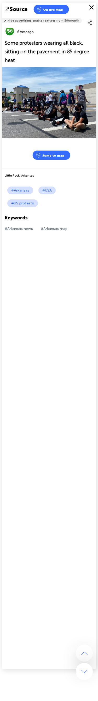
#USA (47, 190)
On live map (53, 10)
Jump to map (53, 155)
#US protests (22, 203)
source (18, 9)
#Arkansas (20, 190)
